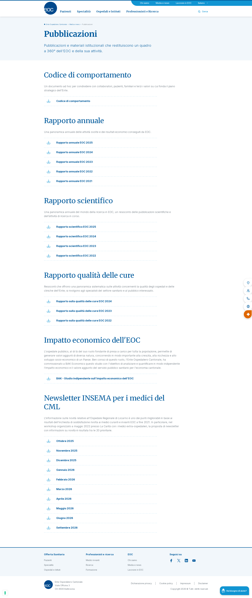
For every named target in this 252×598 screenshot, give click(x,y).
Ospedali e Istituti (52, 570)
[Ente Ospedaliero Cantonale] (50, 8)
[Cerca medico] (248, 290)
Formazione (91, 570)
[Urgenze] (248, 314)
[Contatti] (248, 298)
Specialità (48, 565)
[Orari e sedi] (248, 282)
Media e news (162, 3)
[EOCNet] (248, 306)
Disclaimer (203, 583)
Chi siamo (144, 3)
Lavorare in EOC (183, 3)
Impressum (185, 583)
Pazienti (48, 560)
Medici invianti (92, 560)
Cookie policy (166, 583)
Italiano (201, 3)
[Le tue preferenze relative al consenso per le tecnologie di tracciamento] (5, 593)
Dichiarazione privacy (141, 583)
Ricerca (89, 565)
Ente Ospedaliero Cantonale (56, 24)
